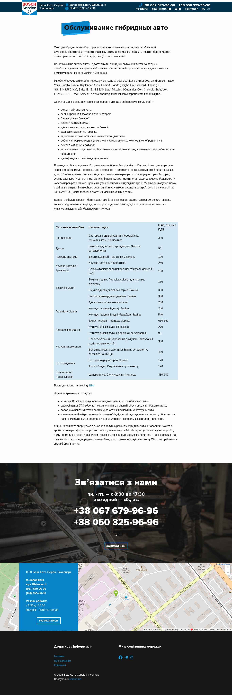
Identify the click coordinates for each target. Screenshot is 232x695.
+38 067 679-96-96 (159, 5)
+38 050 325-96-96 (194, 5)
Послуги (142, 8)
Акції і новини (161, 8)
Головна (59, 656)
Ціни (178, 8)
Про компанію (62, 660)
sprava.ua (75, 679)
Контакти (191, 8)
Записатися (116, 546)
